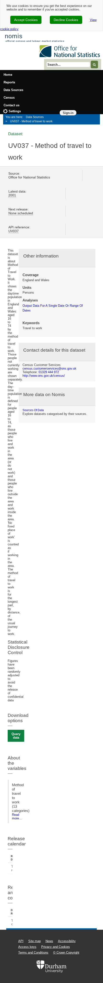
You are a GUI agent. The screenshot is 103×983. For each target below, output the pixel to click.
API (20, 941)
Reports (9, 82)
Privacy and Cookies (55, 947)
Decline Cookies (66, 20)
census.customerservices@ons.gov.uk (49, 368)
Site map (34, 941)
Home (8, 74)
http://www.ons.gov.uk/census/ (44, 375)
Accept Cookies (26, 20)
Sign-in (68, 113)
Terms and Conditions (33, 952)
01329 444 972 (49, 372)
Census (9, 97)
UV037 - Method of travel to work (31, 121)
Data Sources (13, 90)
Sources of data (33, 410)
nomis (13, 36)
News (49, 941)
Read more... (17, 816)
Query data (15, 735)
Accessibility (67, 941)
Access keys (27, 947)
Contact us (11, 105)
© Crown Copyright (66, 952)
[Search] (94, 64)
